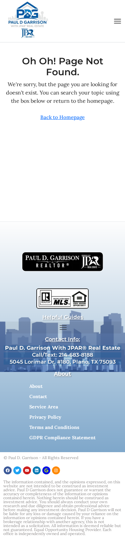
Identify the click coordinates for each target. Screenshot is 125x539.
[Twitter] (17, 470)
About (36, 386)
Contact (38, 396)
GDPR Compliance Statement (62, 438)
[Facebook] (8, 470)
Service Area (43, 407)
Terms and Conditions (54, 427)
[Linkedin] (37, 470)
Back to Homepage (62, 117)
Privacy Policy (45, 417)
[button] (118, 21)
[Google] (46, 470)
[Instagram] (56, 470)
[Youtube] (27, 470)
